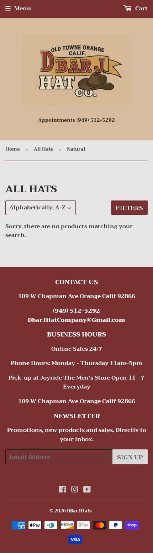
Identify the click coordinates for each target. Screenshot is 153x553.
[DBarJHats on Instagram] (74, 490)
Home (12, 149)
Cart (141, 9)
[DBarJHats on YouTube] (87, 490)
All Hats (43, 149)
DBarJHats (79, 511)
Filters (129, 207)
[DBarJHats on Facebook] (62, 490)
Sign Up (130, 457)
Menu (22, 9)
